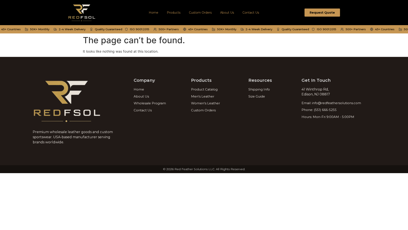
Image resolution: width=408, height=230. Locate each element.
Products (173, 12)
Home (153, 12)
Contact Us (250, 12)
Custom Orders (200, 12)
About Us (227, 12)
